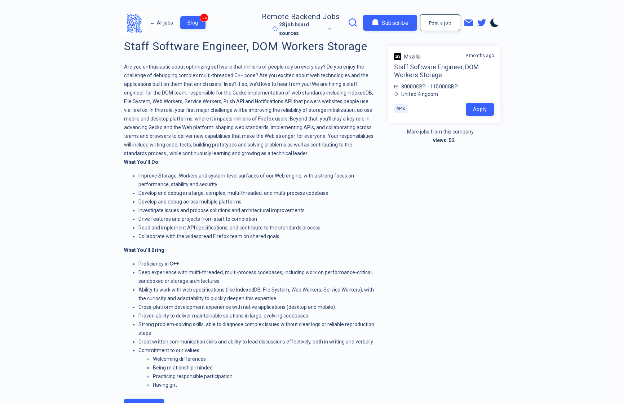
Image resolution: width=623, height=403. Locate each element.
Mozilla (412, 57)
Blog (196, 21)
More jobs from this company (440, 132)
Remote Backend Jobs (301, 16)
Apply (480, 109)
